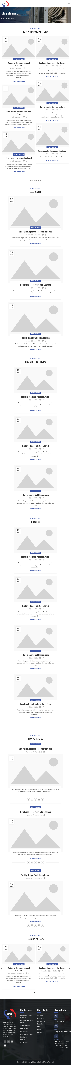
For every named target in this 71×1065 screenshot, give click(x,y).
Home (2, 18)
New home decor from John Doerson (52, 63)
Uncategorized (19, 59)
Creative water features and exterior (52, 150)
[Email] (56, 1026)
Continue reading (19, 81)
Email (55, 1029)
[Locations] (56, 1036)
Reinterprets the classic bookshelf (19, 158)
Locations (56, 1040)
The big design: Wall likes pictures (52, 106)
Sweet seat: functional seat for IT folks (19, 113)
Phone (55, 1019)
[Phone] (56, 1016)
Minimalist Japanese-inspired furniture (19, 64)
